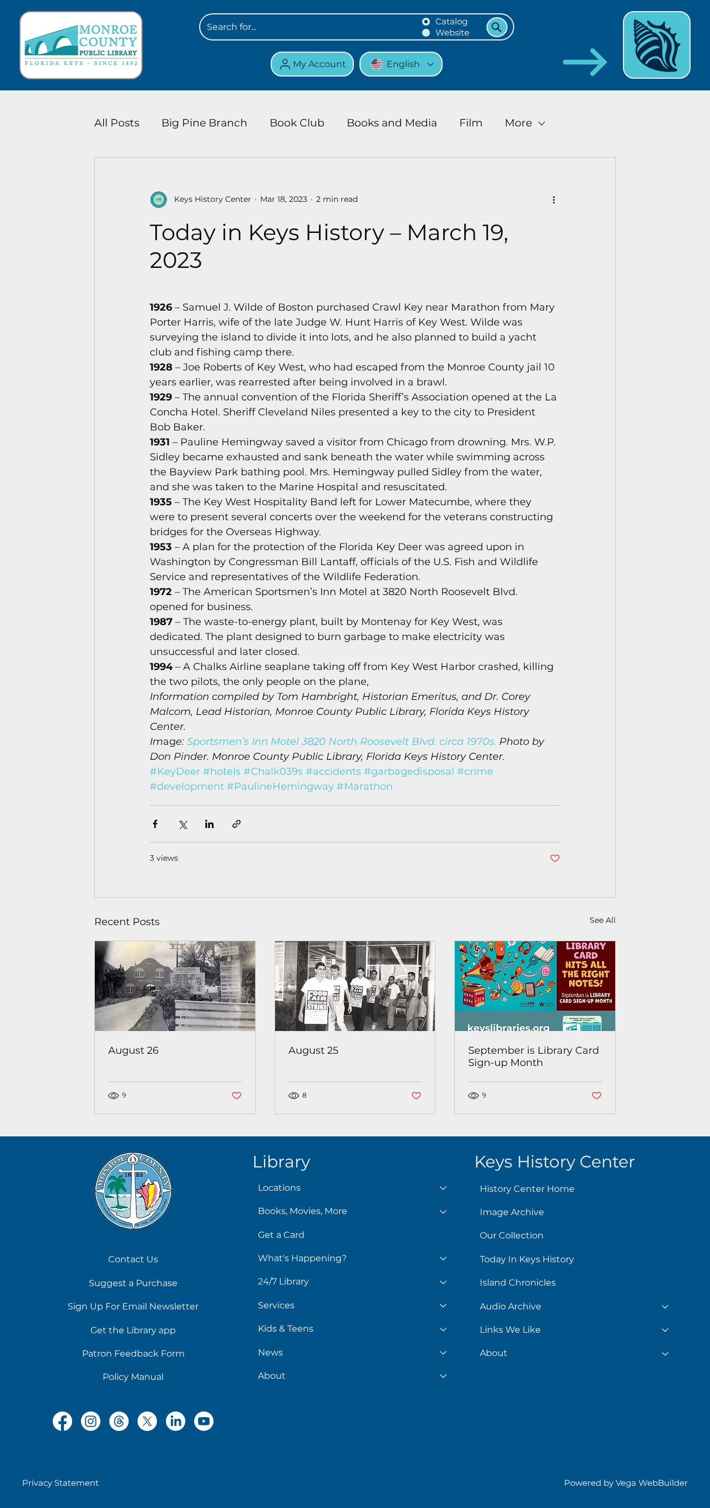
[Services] (444, 1305)
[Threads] (119, 1421)
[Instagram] (90, 1421)
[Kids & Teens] (444, 1329)
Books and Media (392, 122)
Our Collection (512, 1235)
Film (471, 122)
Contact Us (133, 1259)
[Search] (497, 27)
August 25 (313, 1050)
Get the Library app (133, 1330)
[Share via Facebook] (155, 824)
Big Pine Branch (204, 122)
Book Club (297, 122)
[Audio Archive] (665, 1306)
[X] (147, 1421)
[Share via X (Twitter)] (182, 824)
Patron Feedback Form (133, 1353)
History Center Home (527, 1189)
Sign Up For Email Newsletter (133, 1306)
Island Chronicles (518, 1282)
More (518, 122)
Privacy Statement (60, 1482)
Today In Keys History (527, 1259)
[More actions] (553, 199)
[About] (444, 1376)
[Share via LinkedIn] (209, 824)
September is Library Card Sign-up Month (533, 1056)
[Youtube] (204, 1421)
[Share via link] (236, 824)
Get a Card (281, 1235)
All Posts (116, 122)
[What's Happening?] (444, 1258)
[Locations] (444, 1188)
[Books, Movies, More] (444, 1211)
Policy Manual (133, 1377)
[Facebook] (62, 1421)
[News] (444, 1352)
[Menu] (657, 45)
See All (603, 920)
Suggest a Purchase (133, 1283)
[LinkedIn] (175, 1421)
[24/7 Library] (444, 1281)
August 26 (133, 1050)
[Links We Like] (665, 1330)
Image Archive (512, 1212)
